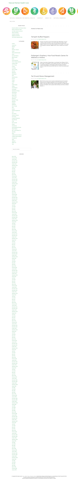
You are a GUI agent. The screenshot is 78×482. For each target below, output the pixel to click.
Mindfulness (14, 104)
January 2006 (14, 451)
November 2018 (14, 217)
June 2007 (13, 425)
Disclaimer (31, 476)
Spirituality (13, 131)
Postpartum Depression (16, 118)
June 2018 (13, 224)
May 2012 (13, 335)
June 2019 (13, 206)
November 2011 (14, 345)
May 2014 (13, 299)
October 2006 (14, 437)
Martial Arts (14, 98)
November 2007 (14, 418)
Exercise (13, 78)
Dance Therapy (14, 69)
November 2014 (14, 290)
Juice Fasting (14, 93)
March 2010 (14, 375)
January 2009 (14, 396)
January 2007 (14, 433)
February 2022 (14, 157)
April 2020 (13, 191)
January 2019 (14, 214)
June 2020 (13, 188)
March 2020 (14, 192)
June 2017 (13, 243)
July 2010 (13, 369)
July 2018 (13, 223)
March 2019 (14, 211)
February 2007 (14, 431)
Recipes (13, 124)
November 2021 (14, 162)
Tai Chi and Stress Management (42, 76)
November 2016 (14, 253)
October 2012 (14, 328)
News (13, 107)
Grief (13, 83)
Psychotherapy (14, 119)
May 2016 (13, 262)
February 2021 (14, 176)
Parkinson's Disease (15, 115)
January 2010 (14, 378)
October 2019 (14, 200)
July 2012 (13, 332)
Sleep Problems (14, 128)
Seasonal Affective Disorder (16, 127)
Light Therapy (14, 96)
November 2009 (14, 381)
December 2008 (14, 398)
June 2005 (13, 462)
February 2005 (14, 468)
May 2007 (13, 427)
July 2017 (13, 241)
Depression (14, 72)
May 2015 (13, 281)
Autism (13, 54)
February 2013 (14, 322)
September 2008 (15, 402)
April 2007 (13, 428)
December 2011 (14, 343)
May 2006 (13, 445)
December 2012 (14, 325)
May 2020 (13, 189)
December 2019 (14, 197)
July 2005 (13, 460)
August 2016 (14, 258)
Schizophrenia (14, 125)
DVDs (13, 75)
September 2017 (15, 238)
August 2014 (14, 294)
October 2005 (14, 456)
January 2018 (14, 232)
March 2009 (14, 393)
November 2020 (14, 180)
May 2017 (13, 244)
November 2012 (14, 326)
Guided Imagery (14, 84)
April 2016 (13, 264)
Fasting (13, 80)
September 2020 (15, 183)
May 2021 (13, 171)
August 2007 (14, 422)
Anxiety (13, 51)
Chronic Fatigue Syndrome (16, 61)
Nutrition (13, 109)
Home (23, 476)
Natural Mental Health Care (19, 3)
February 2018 (14, 230)
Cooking (13, 66)
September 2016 (15, 256)
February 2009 (14, 395)
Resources (35, 476)
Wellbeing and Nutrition (16, 35)
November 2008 (14, 399)
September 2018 (15, 220)
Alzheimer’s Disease (15, 49)
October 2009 (14, 383)
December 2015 (14, 270)
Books (13, 58)
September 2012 (15, 329)
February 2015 (14, 285)
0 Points (13, 43)
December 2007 (14, 416)
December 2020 (14, 179)
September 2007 (15, 421)
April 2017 (13, 246)
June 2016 (13, 261)
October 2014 (14, 291)
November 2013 (14, 308)
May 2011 (13, 354)
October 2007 (14, 419)
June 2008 (13, 407)
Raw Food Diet (14, 122)
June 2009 (13, 389)
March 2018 (14, 229)
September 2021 (15, 165)
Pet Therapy (14, 116)
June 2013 (13, 316)
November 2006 (14, 436)
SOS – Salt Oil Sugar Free (16, 130)
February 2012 (14, 340)
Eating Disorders (15, 77)
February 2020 (14, 194)
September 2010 (15, 366)
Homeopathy (14, 89)
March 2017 (14, 247)
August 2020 (14, 185)
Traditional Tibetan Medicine (16, 136)
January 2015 (14, 287)
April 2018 (13, 227)
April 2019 (13, 209)
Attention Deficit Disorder (16, 52)
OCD (13, 112)
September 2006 (15, 439)
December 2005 (14, 453)
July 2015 (13, 278)
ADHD (13, 48)
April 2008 (13, 410)
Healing (13, 86)
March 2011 (14, 357)
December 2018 (14, 215)
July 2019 (13, 205)
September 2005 (15, 457)
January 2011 (14, 360)
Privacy (28, 476)
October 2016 (14, 255)
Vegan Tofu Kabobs (15, 32)
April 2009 (13, 392)
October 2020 (14, 182)
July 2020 (13, 186)
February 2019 (14, 212)
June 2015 (13, 279)
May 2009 (13, 390)
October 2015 (14, 273)
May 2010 (13, 372)
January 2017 (14, 250)
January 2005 (14, 469)
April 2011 (13, 355)
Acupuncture (14, 45)
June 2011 (13, 352)
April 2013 (13, 319)
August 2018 (14, 221)
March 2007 (14, 430)
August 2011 (14, 349)
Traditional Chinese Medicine (17, 134)
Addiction (13, 46)
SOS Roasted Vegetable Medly (17, 37)
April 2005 (13, 465)
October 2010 (14, 364)
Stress (13, 133)
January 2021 (14, 177)
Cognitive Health (14, 63)
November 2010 (14, 363)
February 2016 (14, 267)
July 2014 (13, 296)
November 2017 (14, 235)
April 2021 (13, 173)
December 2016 (14, 252)
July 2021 (13, 168)
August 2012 (14, 331)
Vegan (13, 139)
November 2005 (14, 454)
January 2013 (14, 323)
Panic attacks (14, 113)
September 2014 (15, 293)
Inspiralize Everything (15, 34)
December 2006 (14, 434)
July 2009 (13, 387)
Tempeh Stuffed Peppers (40, 37)
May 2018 (13, 226)
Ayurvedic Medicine (15, 55)
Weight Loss (14, 142)
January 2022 (14, 159)
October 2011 (14, 346)
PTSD (13, 121)
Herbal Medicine (14, 87)
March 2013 (14, 320)
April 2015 (13, 282)
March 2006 (14, 448)
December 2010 (14, 361)
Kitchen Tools (14, 95)
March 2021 (14, 174)
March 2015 (14, 284)
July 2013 (13, 314)
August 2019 (14, 203)
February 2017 (14, 249)
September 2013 (15, 311)
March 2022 (14, 156)
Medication (14, 101)
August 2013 (14, 313)
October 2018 (14, 218)
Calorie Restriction (15, 60)
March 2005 (14, 466)
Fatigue (13, 81)
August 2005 (14, 459)
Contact (26, 476)
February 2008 (14, 413)
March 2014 (14, 302)
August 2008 (14, 404)
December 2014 (14, 288)
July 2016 (13, 259)
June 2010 (13, 370)
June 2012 (13, 334)
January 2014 (14, 305)
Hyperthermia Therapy (16, 90)
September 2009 (15, 384)
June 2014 (13, 297)
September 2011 (15, 348)
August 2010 (14, 367)
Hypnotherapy (14, 92)
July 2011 (13, 351)
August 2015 (14, 276)
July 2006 (13, 442)
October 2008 (14, 401)
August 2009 (14, 386)
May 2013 (13, 317)
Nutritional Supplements (16, 110)
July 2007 (13, 424)
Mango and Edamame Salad (17, 29)
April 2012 (13, 337)
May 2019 (13, 208)
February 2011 (14, 358)
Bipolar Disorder (14, 57)
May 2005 (13, 463)
